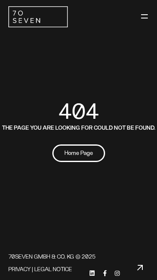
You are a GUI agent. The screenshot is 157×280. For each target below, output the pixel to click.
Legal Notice (53, 269)
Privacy (19, 269)
